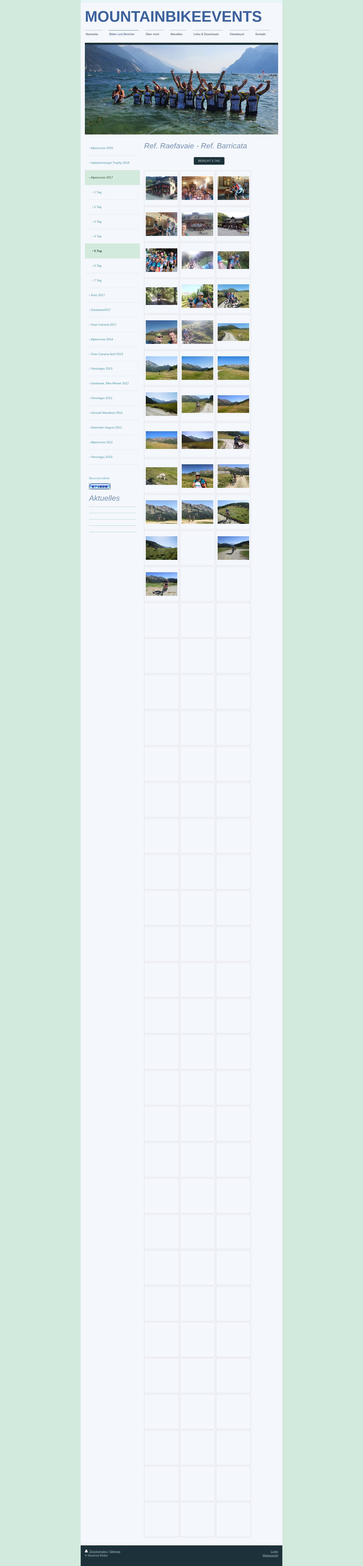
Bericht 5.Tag (209, 160)
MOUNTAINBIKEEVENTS (173, 16)
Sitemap (114, 1551)
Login (274, 1551)
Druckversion (98, 1551)
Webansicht (270, 1555)
